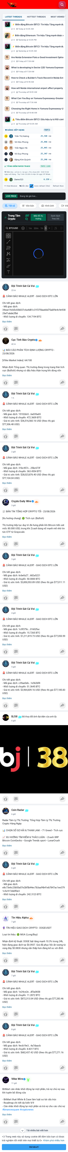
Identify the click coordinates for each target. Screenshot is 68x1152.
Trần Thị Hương (22, 136)
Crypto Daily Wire (21, 501)
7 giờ (13, 922)
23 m (13, 290)
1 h (12, 398)
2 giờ (13, 452)
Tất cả (11, 205)
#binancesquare (10, 1109)
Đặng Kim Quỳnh (23, 159)
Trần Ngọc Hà (21, 148)
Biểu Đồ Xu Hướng (38, 217)
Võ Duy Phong (21, 154)
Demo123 (18, 179)
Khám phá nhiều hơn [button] (53, 1140)
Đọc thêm (7, 321)
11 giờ (14, 1083)
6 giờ (13, 721)
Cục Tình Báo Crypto (23, 339)
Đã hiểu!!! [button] (34, 1147)
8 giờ (13, 1029)
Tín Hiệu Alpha (20, 917)
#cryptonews (27, 1109)
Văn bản (29, 205)
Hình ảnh (49, 205)
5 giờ (13, 667)
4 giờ (13, 613)
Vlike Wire (17, 1079)
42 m (13, 344)
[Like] (34, 330)
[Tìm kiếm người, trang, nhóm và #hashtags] (62, 4)
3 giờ (13, 505)
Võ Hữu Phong (21, 142)
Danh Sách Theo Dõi (55, 217)
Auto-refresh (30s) (42, 186)
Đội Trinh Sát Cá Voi (23, 286)
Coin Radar (17, 810)
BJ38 (14, 716)
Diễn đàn (25, 186)
